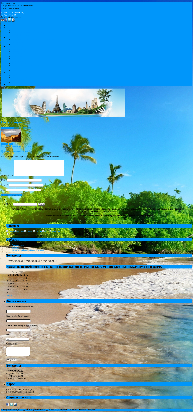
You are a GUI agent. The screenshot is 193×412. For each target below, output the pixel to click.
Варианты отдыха (14, 37)
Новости (15, 247)
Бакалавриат (17, 54)
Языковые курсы (19, 49)
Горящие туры (18, 245)
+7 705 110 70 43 (8, 15)
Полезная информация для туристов (28, 250)
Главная (9, 25)
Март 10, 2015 (7, 128)
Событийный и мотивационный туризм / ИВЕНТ (34, 32)
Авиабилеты (17, 75)
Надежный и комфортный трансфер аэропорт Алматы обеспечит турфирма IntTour (49, 82)
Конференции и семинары (23, 30)
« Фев (9, 295)
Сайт (3, 190)
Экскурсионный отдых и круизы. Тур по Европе (33, 39)
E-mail (4, 185)
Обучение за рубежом (16, 47)
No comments (25, 128)
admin (16, 128)
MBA (14, 58)
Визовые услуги (19, 80)
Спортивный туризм (21, 35)
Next (11, 144)
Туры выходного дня (21, 70)
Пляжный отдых (19, 42)
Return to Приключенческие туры (16, 146)
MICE (9, 28)
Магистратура (18, 56)
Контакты (10, 84)
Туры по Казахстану (15, 61)
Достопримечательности (23, 63)
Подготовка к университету (24, 51)
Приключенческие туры (22, 68)
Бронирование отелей (21, 77)
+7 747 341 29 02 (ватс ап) (12, 12)
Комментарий (7, 175)
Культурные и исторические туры (27, 65)
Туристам (10, 73)
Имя (3, 180)
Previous (4, 144)
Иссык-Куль (17, 44)
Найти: (9, 204)
